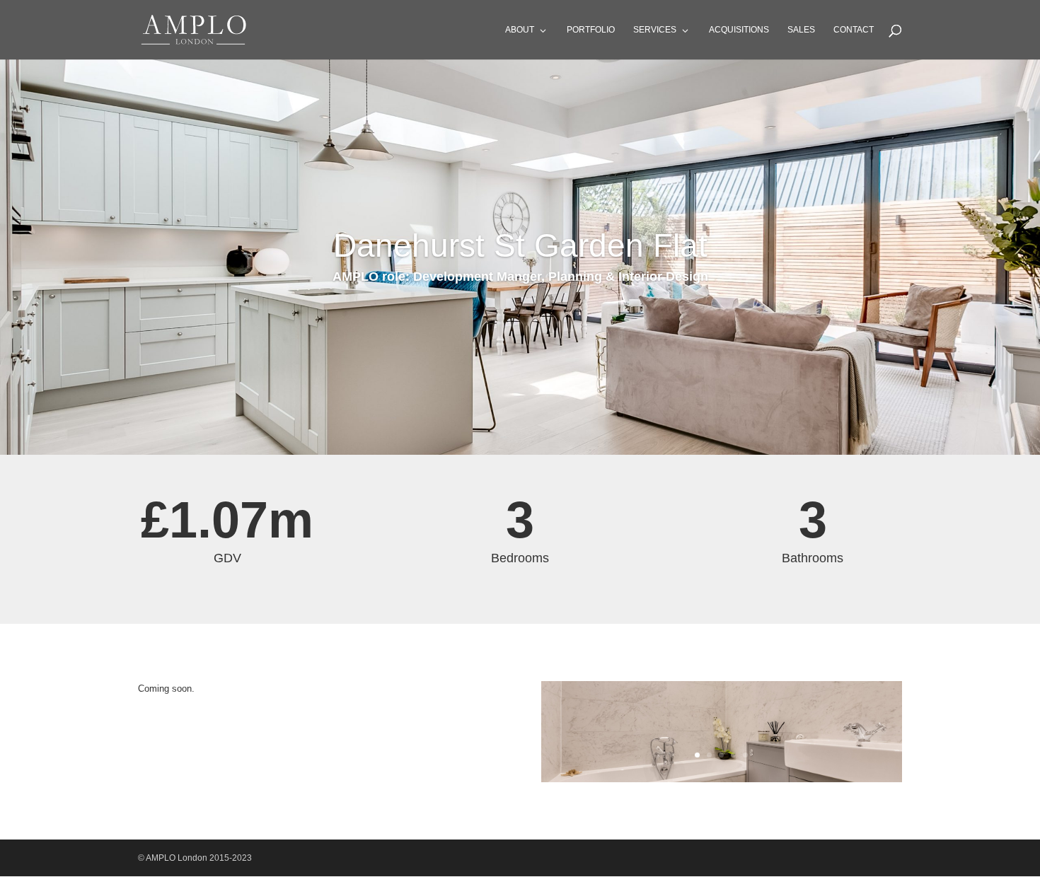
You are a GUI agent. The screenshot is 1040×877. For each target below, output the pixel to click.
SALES (801, 30)
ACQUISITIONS (739, 30)
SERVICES (654, 30)
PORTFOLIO (591, 30)
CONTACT (853, 30)
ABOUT (519, 30)
